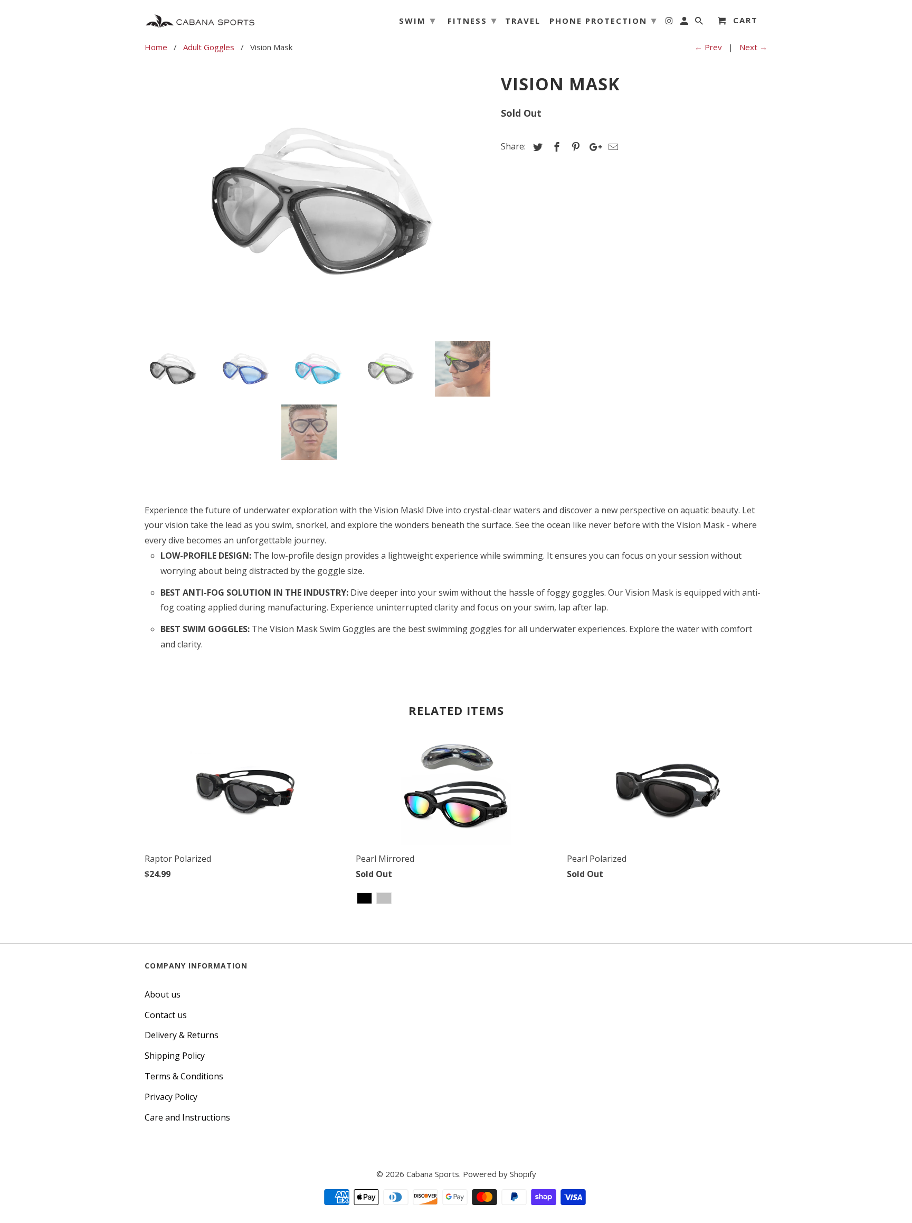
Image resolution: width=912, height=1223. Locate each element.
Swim (417, 20)
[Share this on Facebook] (555, 146)
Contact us (166, 1015)
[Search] (700, 23)
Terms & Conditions (184, 1076)
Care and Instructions (187, 1117)
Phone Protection (603, 20)
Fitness (472, 20)
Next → (753, 47)
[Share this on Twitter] (536, 146)
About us (162, 994)
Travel (522, 21)
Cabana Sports (432, 1174)
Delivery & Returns (181, 1035)
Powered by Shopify (499, 1174)
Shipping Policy (175, 1055)
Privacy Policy (171, 1097)
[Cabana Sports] (200, 18)
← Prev (708, 47)
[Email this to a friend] (611, 146)
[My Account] (685, 23)
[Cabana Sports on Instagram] (669, 23)
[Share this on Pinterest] (574, 146)
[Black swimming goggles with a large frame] (317, 201)
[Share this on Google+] (592, 146)
